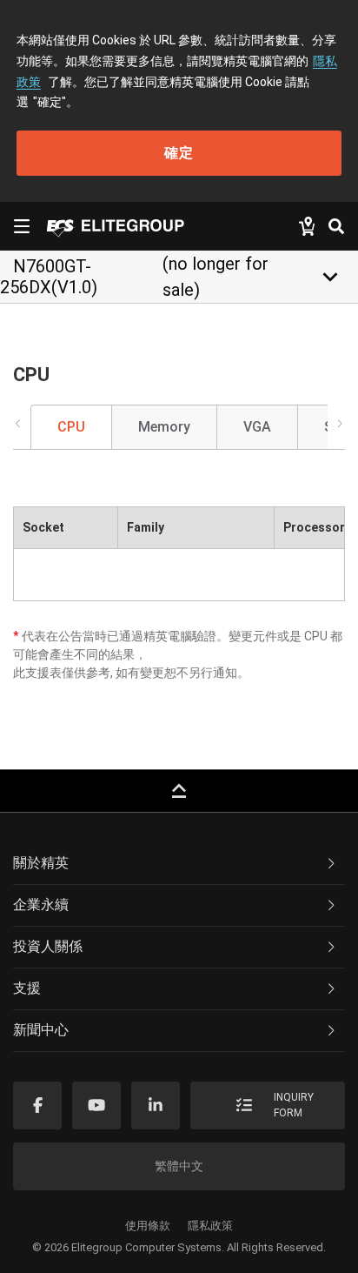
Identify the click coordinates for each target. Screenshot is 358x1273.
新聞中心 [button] (41, 1030)
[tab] (179, 864)
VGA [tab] (257, 427)
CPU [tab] (71, 427)
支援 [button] (27, 988)
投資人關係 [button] (48, 946)
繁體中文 (179, 1166)
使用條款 (147, 1225)
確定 (179, 152)
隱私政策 (210, 1225)
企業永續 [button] (41, 904)
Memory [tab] (164, 427)
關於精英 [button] (41, 862)
